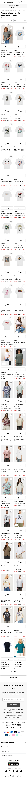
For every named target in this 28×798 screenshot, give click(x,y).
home (2, 10)
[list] (13, 6)
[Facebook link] (13, 771)
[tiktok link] (21, 771)
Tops (20, 10)
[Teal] (15, 656)
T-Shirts (23, 10)
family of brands (15, 712)
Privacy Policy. (18, 717)
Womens (7, 10)
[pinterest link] (9, 771)
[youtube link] (17, 771)
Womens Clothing (13, 10)
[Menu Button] (2, 2)
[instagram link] (6, 771)
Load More (13, 677)
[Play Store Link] (13, 764)
